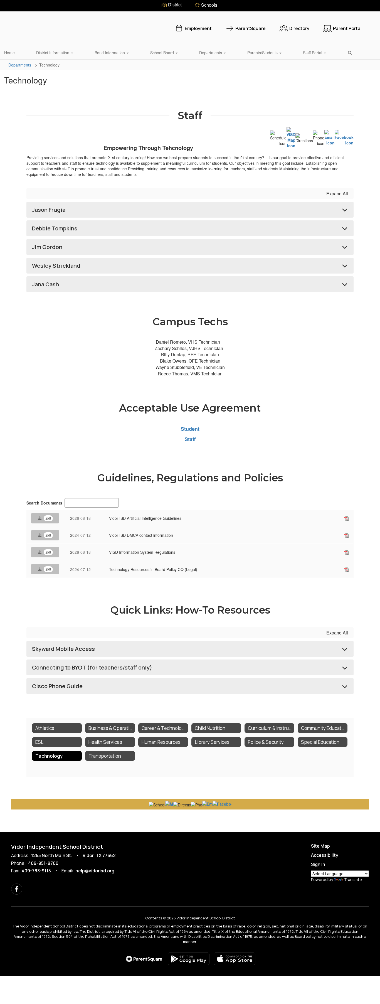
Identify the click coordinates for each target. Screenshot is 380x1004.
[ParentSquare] (144, 959)
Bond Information (110, 52)
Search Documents (44, 503)
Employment (198, 28)
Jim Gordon (47, 247)
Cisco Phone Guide (57, 686)
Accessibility (324, 855)
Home (9, 52)
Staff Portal (313, 52)
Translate (353, 879)
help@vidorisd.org (94, 871)
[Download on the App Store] (234, 959)
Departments (211, 52)
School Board (162, 52)
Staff (190, 439)
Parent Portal (347, 28)
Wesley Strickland (56, 265)
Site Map (320, 846)
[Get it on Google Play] (188, 959)
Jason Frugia (48, 209)
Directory (299, 28)
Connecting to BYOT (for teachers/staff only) (92, 667)
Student (190, 428)
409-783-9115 (36, 871)
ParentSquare (250, 28)
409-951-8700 (43, 863)
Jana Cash (45, 284)
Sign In (318, 864)
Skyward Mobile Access (63, 649)
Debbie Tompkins (54, 228)
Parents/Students (263, 52)
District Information (53, 52)
